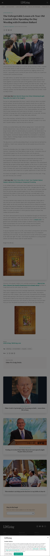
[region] (25, 545)
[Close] (47, 537)
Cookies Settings (8, 553)
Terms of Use (35, 548)
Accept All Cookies (18, 553)
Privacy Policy (43, 548)
